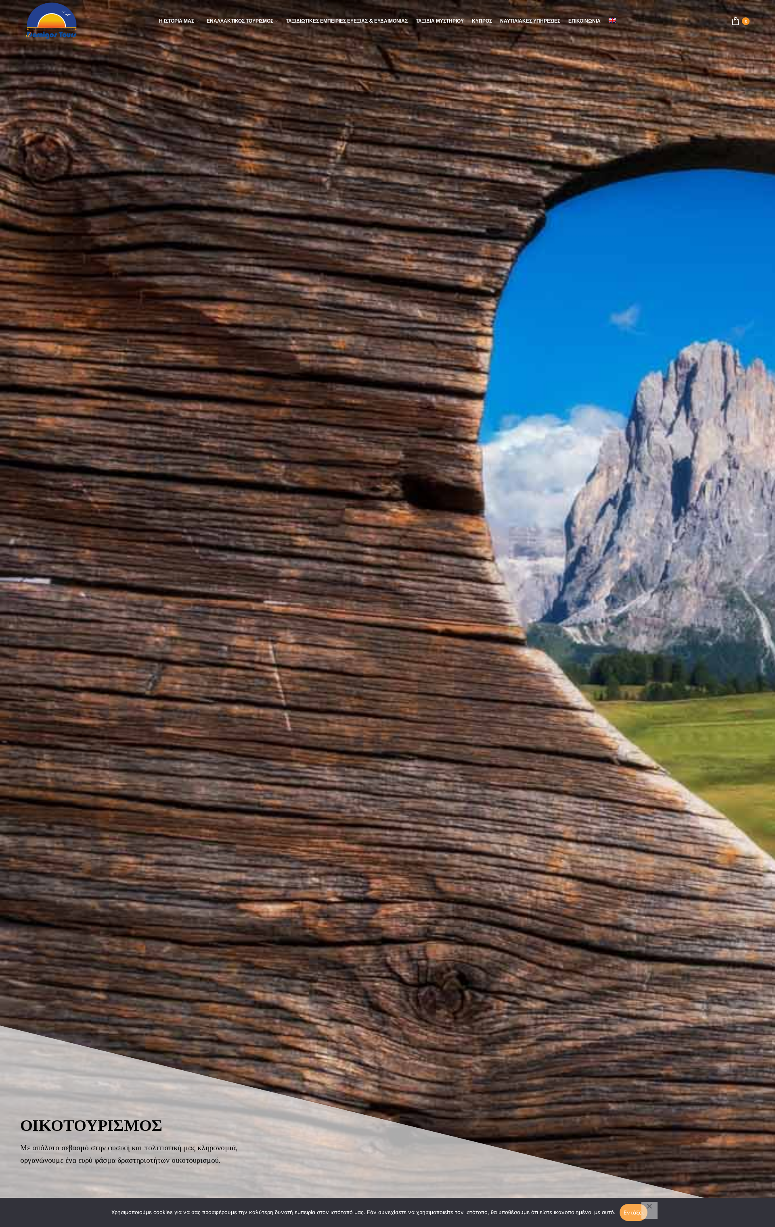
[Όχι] (649, 1210)
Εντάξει (633, 1212)
